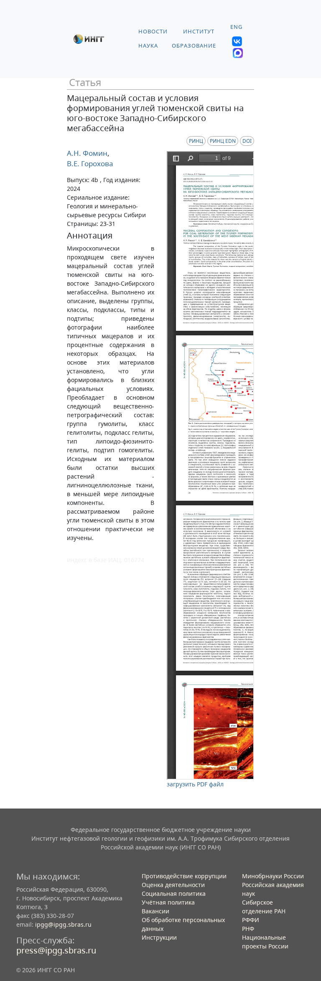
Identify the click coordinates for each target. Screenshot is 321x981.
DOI (247, 140)
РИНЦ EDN (223, 140)
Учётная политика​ (168, 902)
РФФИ (250, 920)
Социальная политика (174, 893)
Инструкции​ (159, 937)
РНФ (248, 929)
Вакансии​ (155, 911)
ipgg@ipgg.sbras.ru (63, 924)
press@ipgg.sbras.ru (56, 950)
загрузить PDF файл (195, 784)
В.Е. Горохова (90, 163)
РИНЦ (196, 140)
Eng (236, 26)
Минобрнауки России (273, 876)
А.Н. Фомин (87, 153)
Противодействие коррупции (184, 876)
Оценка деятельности (173, 885)
